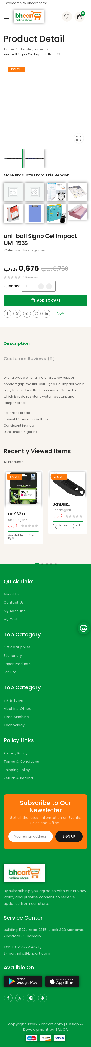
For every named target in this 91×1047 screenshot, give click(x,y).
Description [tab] (17, 343)
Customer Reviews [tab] (29, 358)
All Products (13, 462)
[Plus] (49, 286)
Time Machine (16, 716)
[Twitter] (17, 314)
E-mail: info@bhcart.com (27, 953)
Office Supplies (17, 647)
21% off (59, 477)
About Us (11, 594)
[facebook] (8, 998)
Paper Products (17, 664)
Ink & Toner (14, 700)
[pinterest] (42, 998)
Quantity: (12, 286)
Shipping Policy (17, 769)
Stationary (13, 655)
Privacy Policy (16, 753)
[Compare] (62, 314)
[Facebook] (7, 314)
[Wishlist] (67, 16)
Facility (10, 672)
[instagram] (31, 998)
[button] (6, 16)
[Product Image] (45, 105)
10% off (16, 69)
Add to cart (49, 300)
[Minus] (41, 286)
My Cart (10, 619)
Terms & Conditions (21, 761)
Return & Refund (18, 778)
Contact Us (14, 602)
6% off (14, 477)
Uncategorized (32, 49)
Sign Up (69, 836)
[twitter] (19, 998)
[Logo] (29, 16)
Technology (14, 725)
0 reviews (30, 277)
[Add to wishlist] (58, 313)
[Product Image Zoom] (79, 138)
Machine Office (17, 708)
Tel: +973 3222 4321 (22, 946)
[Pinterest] (27, 314)
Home (9, 49)
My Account (14, 611)
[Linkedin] (46, 314)
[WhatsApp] (37, 314)
